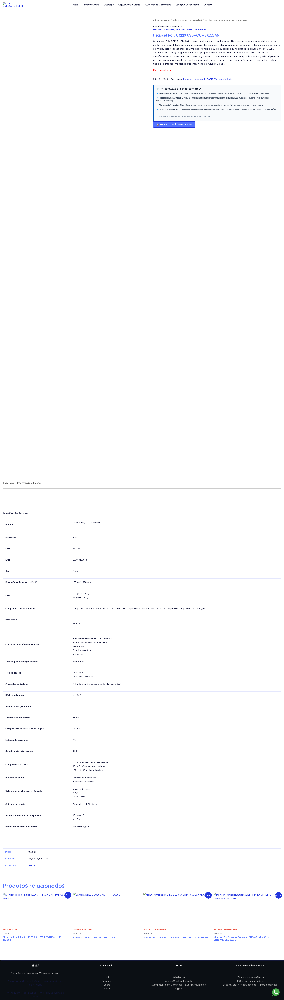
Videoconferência (181, 20)
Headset (197, 20)
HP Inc (32, 865)
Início (156, 20)
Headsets (169, 29)
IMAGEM (165, 20)
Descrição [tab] (8, 483)
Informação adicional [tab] (29, 483)
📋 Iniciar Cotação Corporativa (174, 124)
